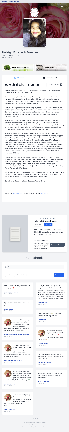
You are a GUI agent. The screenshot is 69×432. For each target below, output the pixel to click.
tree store (44, 193)
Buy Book (48, 225)
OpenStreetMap (36, 427)
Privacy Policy (29, 424)
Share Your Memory (57, 245)
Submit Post (58, 275)
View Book (38, 225)
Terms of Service (39, 424)
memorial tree (17, 193)
